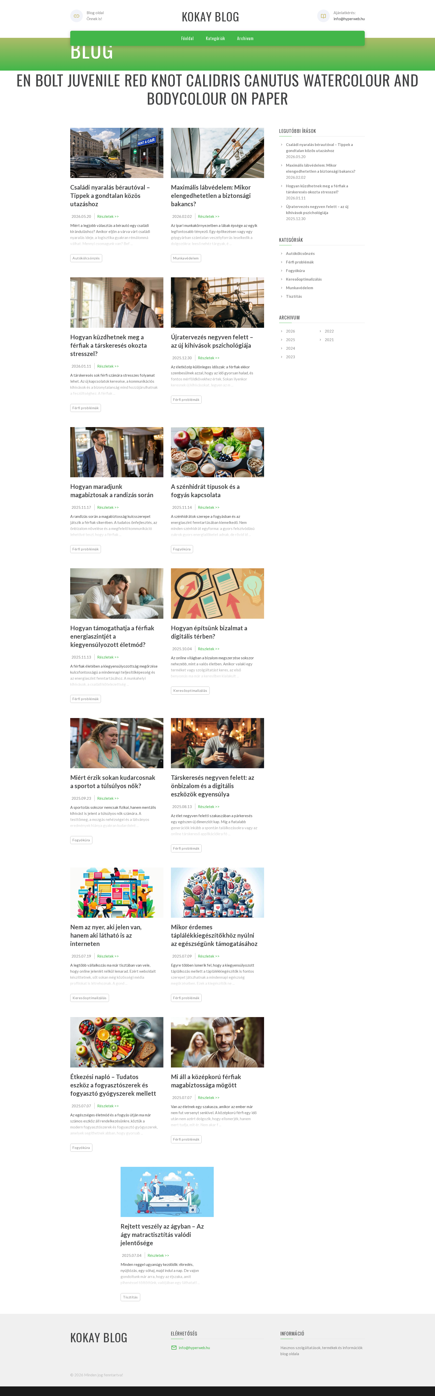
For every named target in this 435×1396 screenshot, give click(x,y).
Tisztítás (130, 1297)
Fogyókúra (182, 549)
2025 (290, 339)
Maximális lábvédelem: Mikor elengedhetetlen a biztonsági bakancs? (211, 195)
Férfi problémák (85, 408)
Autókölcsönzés (86, 258)
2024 (290, 348)
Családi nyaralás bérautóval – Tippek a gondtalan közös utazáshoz (110, 195)
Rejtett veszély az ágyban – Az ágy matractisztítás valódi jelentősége (162, 1234)
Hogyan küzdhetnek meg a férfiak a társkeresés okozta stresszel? (108, 345)
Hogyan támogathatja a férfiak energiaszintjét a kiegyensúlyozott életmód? (112, 636)
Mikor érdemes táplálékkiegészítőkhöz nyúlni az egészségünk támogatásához (214, 935)
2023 (290, 356)
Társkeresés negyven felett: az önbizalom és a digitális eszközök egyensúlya (212, 786)
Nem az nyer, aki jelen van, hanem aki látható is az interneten (105, 935)
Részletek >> (108, 216)
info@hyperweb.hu (349, 18)
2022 (329, 331)
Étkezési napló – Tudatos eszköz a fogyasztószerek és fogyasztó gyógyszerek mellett (113, 1085)
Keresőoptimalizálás (190, 690)
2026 (290, 331)
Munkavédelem (186, 258)
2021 (329, 339)
